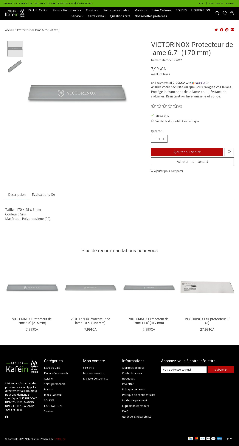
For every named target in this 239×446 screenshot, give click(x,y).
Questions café (120, 16)
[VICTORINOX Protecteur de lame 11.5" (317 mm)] (149, 287)
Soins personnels (54, 384)
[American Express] (219, 439)
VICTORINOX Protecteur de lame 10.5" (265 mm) (90, 321)
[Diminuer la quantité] (155, 139)
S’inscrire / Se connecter (221, 3)
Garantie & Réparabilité (136, 416)
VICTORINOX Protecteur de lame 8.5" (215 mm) (32, 321)
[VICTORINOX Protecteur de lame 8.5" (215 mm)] (32, 287)
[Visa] (202, 439)
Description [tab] (17, 194)
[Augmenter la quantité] (163, 139)
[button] (192, 83)
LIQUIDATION (200, 10)
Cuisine (48, 378)
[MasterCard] (196, 439)
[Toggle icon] (217, 13)
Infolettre (128, 384)
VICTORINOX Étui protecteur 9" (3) (207, 321)
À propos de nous (133, 367)
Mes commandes (93, 373)
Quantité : (157, 131)
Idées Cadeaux (161, 10)
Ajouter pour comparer (168, 171)
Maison (48, 389)
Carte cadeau (96, 16)
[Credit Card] (190, 439)
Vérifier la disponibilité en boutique (177, 121)
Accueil (9, 30)
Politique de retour (134, 389)
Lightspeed (60, 439)
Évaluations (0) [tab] (43, 194)
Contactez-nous (132, 373)
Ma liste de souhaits (95, 378)
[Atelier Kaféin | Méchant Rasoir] (14, 13)
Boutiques (128, 378)
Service (48, 411)
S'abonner (221, 369)
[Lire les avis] (164, 106)
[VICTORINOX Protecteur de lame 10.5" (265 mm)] (90, 287)
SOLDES (181, 10)
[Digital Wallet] (210, 439)
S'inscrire (88, 367)
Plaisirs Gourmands (56, 373)
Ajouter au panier (187, 152)
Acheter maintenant (192, 161)
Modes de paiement (134, 400)
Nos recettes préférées (151, 16)
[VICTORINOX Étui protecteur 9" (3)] (207, 287)
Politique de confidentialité (138, 395)
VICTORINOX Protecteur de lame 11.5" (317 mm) (148, 321)
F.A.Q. (125, 411)
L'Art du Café (52, 367)
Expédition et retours (135, 406)
